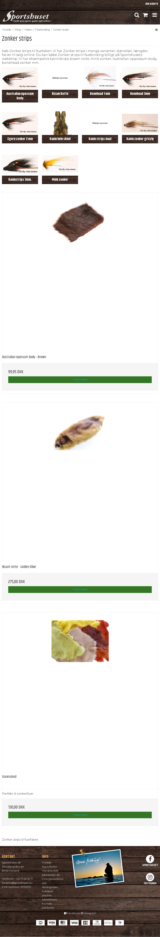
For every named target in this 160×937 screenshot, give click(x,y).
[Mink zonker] (60, 164)
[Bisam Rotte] (60, 78)
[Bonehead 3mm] (140, 78)
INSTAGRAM (150, 883)
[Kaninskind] (80, 691)
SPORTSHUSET (150, 865)
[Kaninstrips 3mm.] (20, 164)
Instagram (89, 913)
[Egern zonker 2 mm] (20, 123)
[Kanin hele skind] (60, 123)
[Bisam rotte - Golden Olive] (80, 481)
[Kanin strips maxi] (100, 123)
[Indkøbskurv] (145, 15)
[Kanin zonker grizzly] (140, 123)
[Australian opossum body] (20, 78)
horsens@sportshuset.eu (17, 882)
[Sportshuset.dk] (26, 15)
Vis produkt (80, 379)
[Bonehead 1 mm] (100, 78)
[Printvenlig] (156, 29)
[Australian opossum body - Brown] (80, 271)
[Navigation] (154, 15)
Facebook (73, 913)
